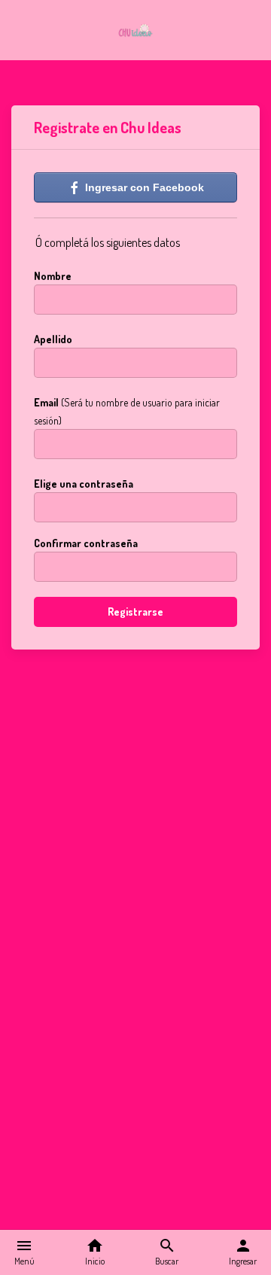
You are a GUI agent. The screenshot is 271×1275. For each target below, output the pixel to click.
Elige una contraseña (83, 483)
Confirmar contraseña (86, 543)
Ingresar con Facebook (143, 187)
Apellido (53, 339)
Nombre (53, 275)
